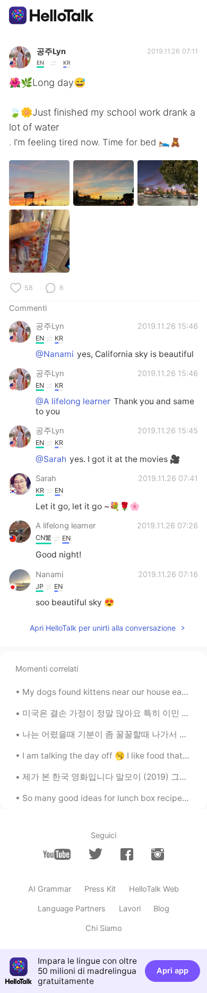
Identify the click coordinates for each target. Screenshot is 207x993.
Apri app (172, 970)
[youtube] (57, 854)
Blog (161, 908)
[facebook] (126, 854)
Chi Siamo (103, 928)
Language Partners (72, 908)
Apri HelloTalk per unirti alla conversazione (103, 627)
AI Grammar (49, 889)
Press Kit (100, 889)
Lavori (130, 908)
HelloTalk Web (154, 889)
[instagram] (157, 854)
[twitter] (95, 854)
